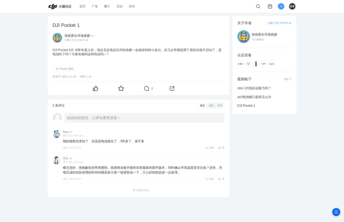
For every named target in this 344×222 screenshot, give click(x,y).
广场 (95, 6)
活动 (119, 6)
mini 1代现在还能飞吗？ (254, 88)
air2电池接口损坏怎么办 (254, 97)
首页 (82, 6)
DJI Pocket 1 (246, 105)
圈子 (107, 6)
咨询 (132, 6)
